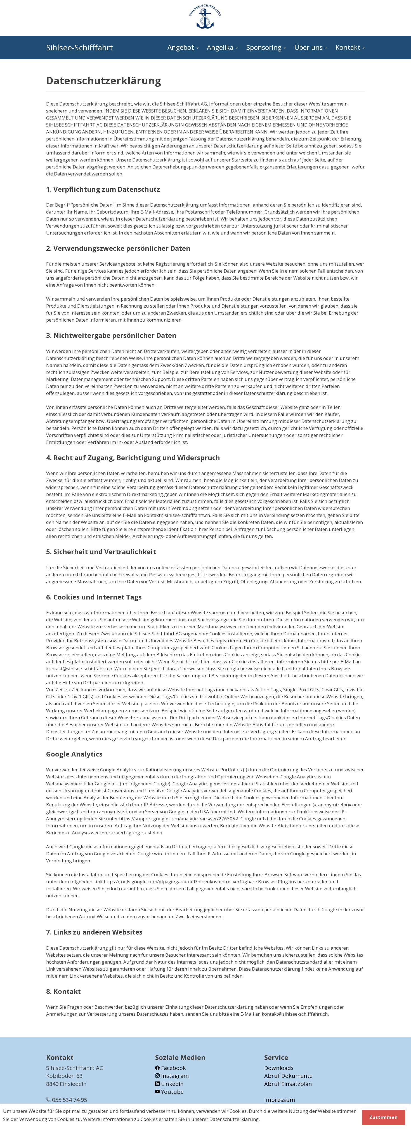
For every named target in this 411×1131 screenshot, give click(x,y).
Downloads (279, 1068)
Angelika (221, 47)
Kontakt (349, 47)
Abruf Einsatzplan (288, 1084)
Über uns (309, 47)
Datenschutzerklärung (234, 1119)
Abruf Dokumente (288, 1076)
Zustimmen (383, 1117)
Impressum (279, 1100)
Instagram (174, 1076)
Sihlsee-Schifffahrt (79, 47)
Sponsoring (264, 47)
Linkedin (172, 1084)
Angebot (181, 47)
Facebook (173, 1068)
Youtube (172, 1091)
